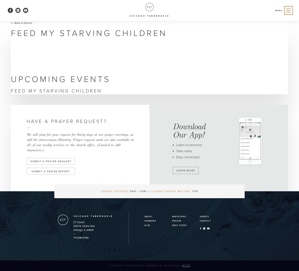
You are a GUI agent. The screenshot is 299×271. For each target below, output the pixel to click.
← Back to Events (21, 23)
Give (147, 225)
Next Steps (179, 225)
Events (204, 216)
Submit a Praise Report (50, 171)
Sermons (150, 221)
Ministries (179, 216)
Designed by (173, 265)
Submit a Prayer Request (50, 161)
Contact (205, 221)
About (148, 216)
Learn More (185, 170)
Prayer (176, 221)
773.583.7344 (80, 237)
